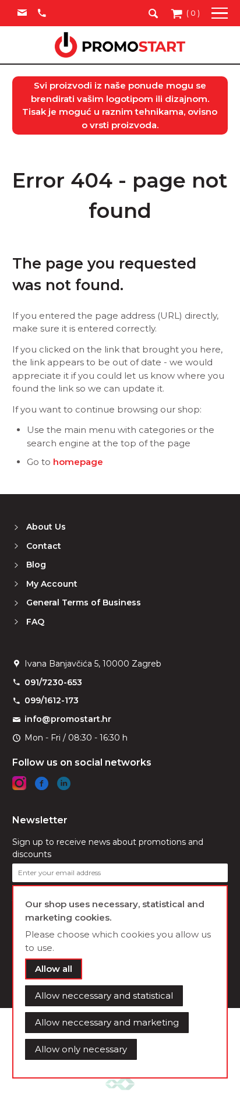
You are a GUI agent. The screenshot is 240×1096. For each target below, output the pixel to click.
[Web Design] (120, 1083)
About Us (46, 526)
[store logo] (120, 45)
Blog (36, 564)
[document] (120, 982)
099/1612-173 (51, 700)
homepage (78, 461)
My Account (51, 584)
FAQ (35, 621)
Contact (43, 546)
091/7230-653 (53, 682)
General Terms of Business (83, 602)
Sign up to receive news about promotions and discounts (107, 848)
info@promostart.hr (67, 719)
